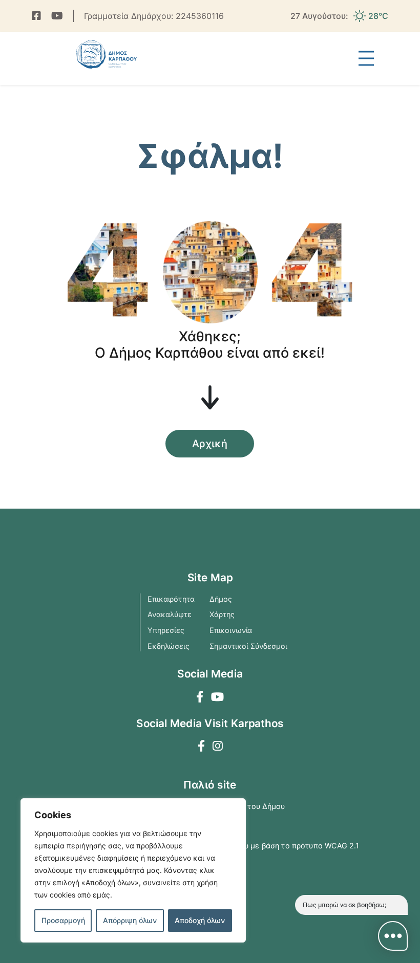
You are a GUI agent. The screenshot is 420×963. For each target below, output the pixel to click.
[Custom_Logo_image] (106, 54)
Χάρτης (222, 614)
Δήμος (220, 598)
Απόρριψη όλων (130, 920)
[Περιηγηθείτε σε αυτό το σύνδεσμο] (36, 16)
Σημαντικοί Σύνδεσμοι (248, 645)
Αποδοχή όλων (200, 920)
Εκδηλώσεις (169, 645)
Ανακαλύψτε (170, 614)
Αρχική (209, 443)
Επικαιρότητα (171, 598)
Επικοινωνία (231, 629)
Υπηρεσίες (166, 629)
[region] (133, 870)
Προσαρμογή (63, 920)
